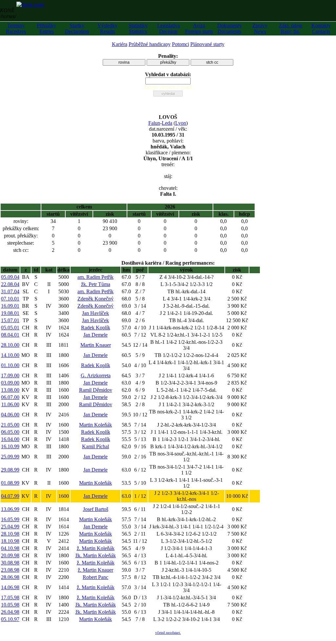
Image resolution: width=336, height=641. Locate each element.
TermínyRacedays (16, 28)
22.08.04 (10, 284)
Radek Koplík (95, 327)
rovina (124, 62)
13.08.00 (10, 390)
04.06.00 (10, 414)
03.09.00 (10, 383)
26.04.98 (10, 612)
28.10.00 (10, 345)
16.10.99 (10, 446)
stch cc (212, 62)
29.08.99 (10, 470)
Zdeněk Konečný (95, 298)
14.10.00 (10, 355)
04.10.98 (10, 548)
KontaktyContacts (321, 28)
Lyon (180, 123)
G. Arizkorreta (96, 375)
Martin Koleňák (95, 425)
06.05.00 (10, 432)
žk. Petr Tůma (95, 284)
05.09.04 (10, 277)
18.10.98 (10, 541)
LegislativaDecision (168, 28)
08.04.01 (10, 335)
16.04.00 (10, 439)
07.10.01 (10, 298)
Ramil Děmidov (95, 390)
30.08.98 (10, 562)
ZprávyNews (259, 28)
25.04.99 (10, 526)
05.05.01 (10, 327)
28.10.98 (10, 534)
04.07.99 (10, 496)
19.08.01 (10, 313)
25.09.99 (10, 456)
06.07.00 (10, 397)
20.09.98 (10, 555)
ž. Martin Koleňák (96, 548)
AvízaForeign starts (199, 28)
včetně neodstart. (168, 632)
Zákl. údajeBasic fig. (290, 28)
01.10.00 (10, 365)
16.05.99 (10, 519)
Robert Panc (95, 577)
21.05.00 (10, 425)
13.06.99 (10, 509)
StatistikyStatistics (138, 28)
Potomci (180, 44)
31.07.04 (10, 291)
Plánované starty (207, 44)
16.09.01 (10, 306)
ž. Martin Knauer (95, 570)
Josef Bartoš (95, 509)
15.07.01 (10, 320)
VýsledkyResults (107, 28)
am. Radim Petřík (95, 277)
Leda (167, 123)
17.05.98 (10, 597)
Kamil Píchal (95, 446)
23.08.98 (10, 570)
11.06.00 (10, 404)
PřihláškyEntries (46, 28)
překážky (168, 62)
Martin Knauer (95, 345)
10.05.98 (10, 605)
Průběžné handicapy (150, 44)
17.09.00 (10, 375)
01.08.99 (10, 483)
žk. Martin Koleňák (95, 555)
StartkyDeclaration (77, 28)
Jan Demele (95, 335)
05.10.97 (10, 619)
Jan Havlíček (95, 313)
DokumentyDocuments (229, 28)
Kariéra (119, 44)
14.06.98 (10, 587)
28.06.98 (10, 577)
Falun (154, 123)
